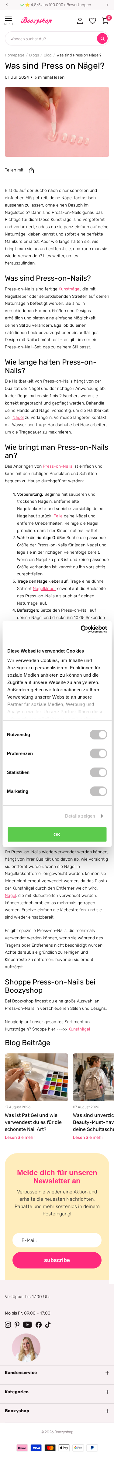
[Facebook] (39, 1325)
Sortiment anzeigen (8, 18)
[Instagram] (8, 1325)
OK (57, 834)
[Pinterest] (17, 1325)
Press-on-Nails (57, 466)
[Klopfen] (48, 1325)
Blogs (34, 55)
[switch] (98, 753)
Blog (48, 55)
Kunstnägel (69, 289)
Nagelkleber (44, 588)
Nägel (18, 417)
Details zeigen (80, 816)
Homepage (14, 55)
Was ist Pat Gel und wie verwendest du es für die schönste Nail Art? (33, 1122)
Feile (58, 516)
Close (57, 1372)
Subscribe (57, 1260)
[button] (6, 5)
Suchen (102, 38)
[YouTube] (27, 1325)
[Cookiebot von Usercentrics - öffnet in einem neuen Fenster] (81, 629)
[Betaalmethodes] (22, 1448)
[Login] (80, 21)
